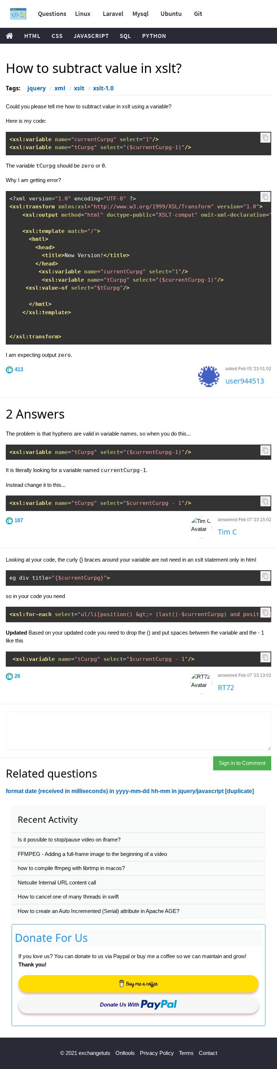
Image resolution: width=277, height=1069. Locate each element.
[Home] (18, 14)
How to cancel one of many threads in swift (68, 896)
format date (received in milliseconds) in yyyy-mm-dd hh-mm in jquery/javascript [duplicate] (130, 791)
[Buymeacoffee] (138, 983)
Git (198, 13)
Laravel (113, 13)
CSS (57, 36)
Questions (52, 13)
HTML (32, 36)
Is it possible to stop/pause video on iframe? (69, 839)
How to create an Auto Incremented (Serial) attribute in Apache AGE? (98, 911)
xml (59, 88)
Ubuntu (171, 13)
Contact (208, 1053)
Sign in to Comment (242, 763)
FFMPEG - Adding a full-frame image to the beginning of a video (92, 854)
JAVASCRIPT (91, 36)
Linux (83, 13)
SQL (125, 36)
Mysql (140, 13)
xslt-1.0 (103, 88)
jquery (36, 88)
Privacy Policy (157, 1053)
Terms (186, 1053)
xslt (79, 88)
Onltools (125, 1053)
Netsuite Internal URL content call (57, 882)
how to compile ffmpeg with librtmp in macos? (71, 868)
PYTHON (154, 36)
